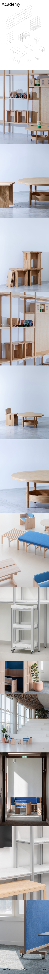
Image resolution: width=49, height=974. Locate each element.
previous (7, 969)
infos (24, 969)
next (45, 969)
